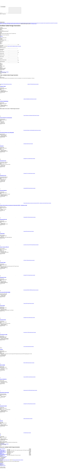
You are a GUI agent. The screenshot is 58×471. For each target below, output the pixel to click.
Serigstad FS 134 (3, 277)
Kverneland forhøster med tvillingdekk (7, 132)
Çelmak (1, 349)
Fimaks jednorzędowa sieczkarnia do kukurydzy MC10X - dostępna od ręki (13, 205)
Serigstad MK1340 (3, 190)
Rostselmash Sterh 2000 (4, 392)
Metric (3, 458)
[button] (29, 18)
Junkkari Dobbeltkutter (4, 101)
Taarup (35, 23)
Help (3, 456)
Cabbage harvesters (7, 23)
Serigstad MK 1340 (3, 219)
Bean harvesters (2, 23)
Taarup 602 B (2, 305)
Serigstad (33, 23)
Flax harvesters (17, 23)
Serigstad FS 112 (3, 160)
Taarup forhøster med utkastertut (6, 117)
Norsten (1, 420)
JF (0, 449)
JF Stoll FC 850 (2, 262)
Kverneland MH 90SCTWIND (5, 292)
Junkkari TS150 (3, 86)
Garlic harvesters (13, 23)
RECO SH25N (2, 453)
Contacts (5, 456)
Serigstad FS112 (3, 319)
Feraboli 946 (2, 233)
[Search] (15, 10)
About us (1, 456)
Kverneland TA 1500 (3, 334)
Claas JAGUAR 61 (3, 379)
